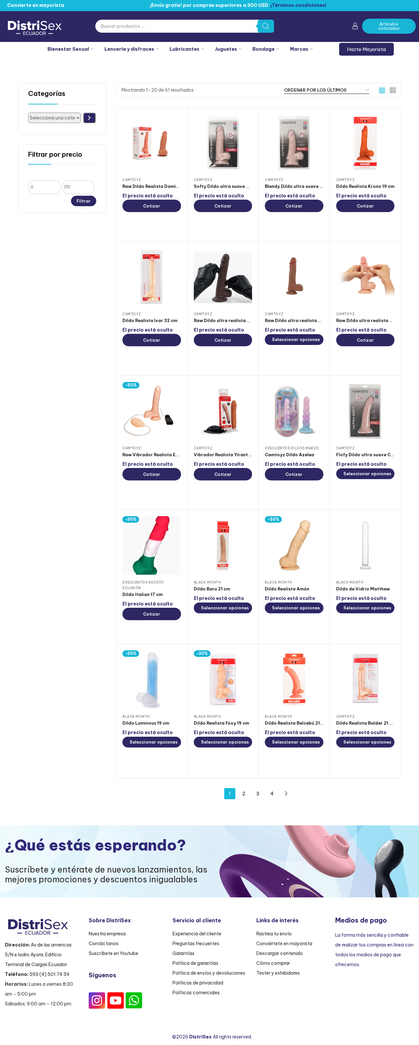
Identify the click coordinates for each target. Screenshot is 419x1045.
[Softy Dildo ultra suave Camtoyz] (223, 143)
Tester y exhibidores (278, 973)
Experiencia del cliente (197, 934)
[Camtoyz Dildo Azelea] (294, 411)
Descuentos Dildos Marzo (292, 448)
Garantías (183, 953)
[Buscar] (266, 26)
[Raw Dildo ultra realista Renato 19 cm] (294, 277)
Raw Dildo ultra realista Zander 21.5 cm (237, 320)
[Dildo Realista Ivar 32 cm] (151, 277)
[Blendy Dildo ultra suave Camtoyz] (294, 143)
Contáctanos (103, 943)
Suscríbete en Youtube (113, 953)
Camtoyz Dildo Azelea (289, 454)
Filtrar (84, 201)
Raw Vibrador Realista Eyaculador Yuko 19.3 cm (174, 454)
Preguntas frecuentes (196, 943)
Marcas (299, 49)
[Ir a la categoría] (89, 118)
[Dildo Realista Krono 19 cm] (365, 143)
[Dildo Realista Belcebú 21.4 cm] (294, 679)
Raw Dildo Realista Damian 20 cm (159, 186)
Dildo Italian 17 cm (142, 594)
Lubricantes (184, 49)
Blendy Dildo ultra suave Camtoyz (302, 186)
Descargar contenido (279, 953)
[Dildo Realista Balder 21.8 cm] (365, 679)
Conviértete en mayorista (284, 943)
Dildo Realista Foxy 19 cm (221, 723)
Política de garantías (195, 963)
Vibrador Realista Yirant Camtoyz (231, 454)
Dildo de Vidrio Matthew (363, 588)
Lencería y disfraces (129, 49)
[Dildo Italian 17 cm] (151, 545)
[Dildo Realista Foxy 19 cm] (223, 679)
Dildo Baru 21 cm (212, 588)
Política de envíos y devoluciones (209, 973)
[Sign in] (355, 27)
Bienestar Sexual (68, 49)
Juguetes (226, 49)
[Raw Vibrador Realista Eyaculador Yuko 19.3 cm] (151, 411)
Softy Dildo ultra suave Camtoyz (230, 186)
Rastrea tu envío (274, 934)
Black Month (207, 582)
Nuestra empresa (107, 934)
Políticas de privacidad (198, 983)
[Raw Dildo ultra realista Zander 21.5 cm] (223, 277)
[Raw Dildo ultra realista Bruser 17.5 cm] (365, 277)
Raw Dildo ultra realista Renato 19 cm (306, 320)
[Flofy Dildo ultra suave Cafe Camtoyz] (365, 411)
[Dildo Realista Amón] (294, 545)
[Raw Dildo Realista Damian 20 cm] (151, 143)
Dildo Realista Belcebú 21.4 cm (298, 723)
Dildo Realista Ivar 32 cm (149, 320)
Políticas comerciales (196, 993)
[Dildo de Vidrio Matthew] (365, 545)
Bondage (263, 49)
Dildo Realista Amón (287, 588)
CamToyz (131, 180)
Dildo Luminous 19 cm (145, 723)
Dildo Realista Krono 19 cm (365, 186)
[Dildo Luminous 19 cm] (151, 679)
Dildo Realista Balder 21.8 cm (368, 723)
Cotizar (151, 205)
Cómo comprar (273, 963)
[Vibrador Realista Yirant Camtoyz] (223, 411)
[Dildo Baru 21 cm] (223, 545)
